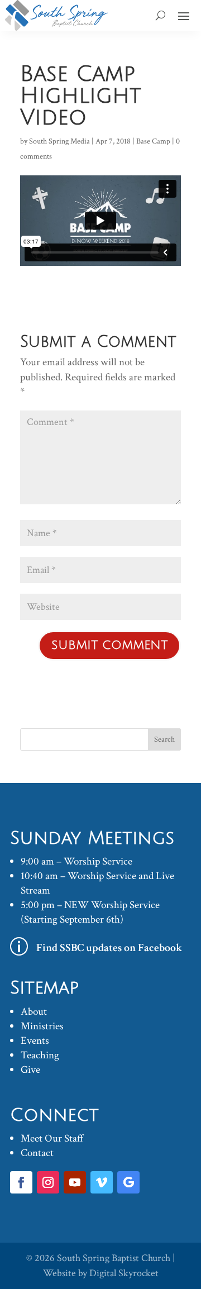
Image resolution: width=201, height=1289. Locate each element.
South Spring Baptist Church (113, 1258)
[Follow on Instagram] (48, 1182)
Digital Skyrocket (124, 1273)
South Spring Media (59, 141)
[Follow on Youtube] (75, 1182)
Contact (37, 1153)
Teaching (40, 1055)
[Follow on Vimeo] (101, 1182)
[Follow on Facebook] (21, 1182)
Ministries (42, 1026)
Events (35, 1041)
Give (30, 1070)
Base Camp (153, 141)
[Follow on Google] (128, 1182)
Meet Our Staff (52, 1138)
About (34, 1012)
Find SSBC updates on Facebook (109, 948)
